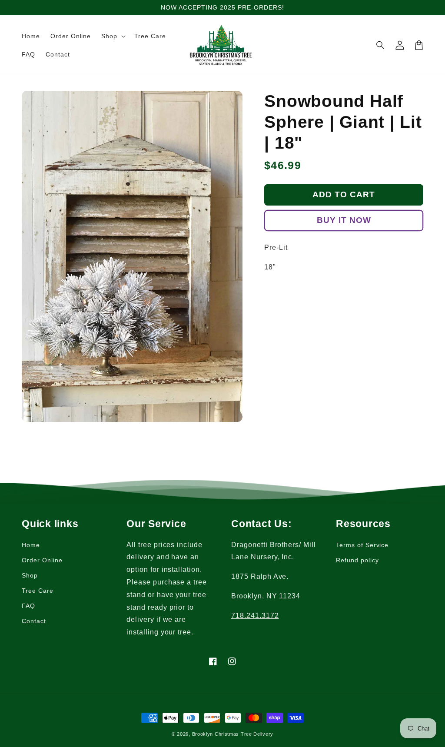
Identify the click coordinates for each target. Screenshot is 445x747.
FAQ (28, 605)
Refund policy (357, 560)
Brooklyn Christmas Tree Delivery (232, 734)
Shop (30, 575)
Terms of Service (362, 544)
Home (31, 544)
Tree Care (37, 590)
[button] (112, 36)
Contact (34, 621)
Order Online (42, 560)
